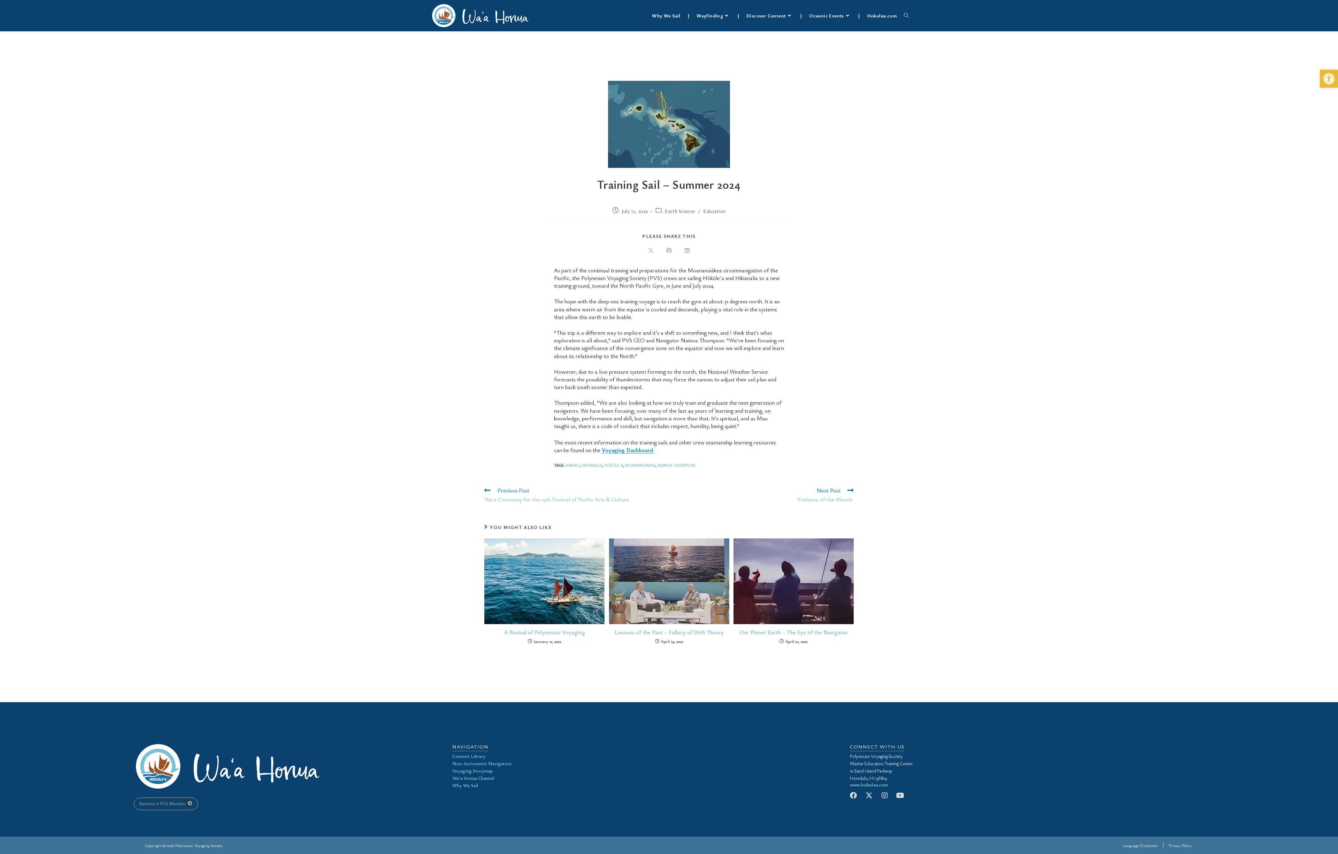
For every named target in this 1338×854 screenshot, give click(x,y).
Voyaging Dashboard (627, 450)
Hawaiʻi (572, 465)
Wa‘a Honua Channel (473, 778)
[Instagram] (884, 795)
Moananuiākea (640, 465)
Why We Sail (465, 785)
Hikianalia (592, 465)
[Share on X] (651, 251)
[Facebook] (853, 795)
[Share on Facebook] (669, 251)
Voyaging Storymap (472, 770)
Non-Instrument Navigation (482, 763)
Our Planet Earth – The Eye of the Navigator (793, 632)
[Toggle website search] (906, 15)
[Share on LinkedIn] (687, 251)
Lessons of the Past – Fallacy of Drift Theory (669, 632)
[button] (1329, 79)
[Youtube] (900, 795)
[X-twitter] (869, 795)
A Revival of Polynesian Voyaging (544, 632)
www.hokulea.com (869, 784)
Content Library (468, 756)
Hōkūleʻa (613, 465)
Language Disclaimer (1140, 845)
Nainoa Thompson (676, 465)
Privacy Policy (1180, 845)
